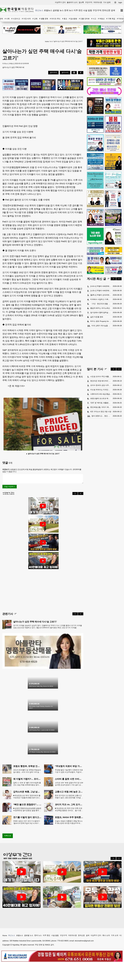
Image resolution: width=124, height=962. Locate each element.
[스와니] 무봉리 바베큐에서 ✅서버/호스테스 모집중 (101, 291)
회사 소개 (106, 935)
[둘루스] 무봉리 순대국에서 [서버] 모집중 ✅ (101, 295)
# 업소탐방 (73, 19)
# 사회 (7, 19)
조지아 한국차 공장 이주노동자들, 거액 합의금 (101, 385)
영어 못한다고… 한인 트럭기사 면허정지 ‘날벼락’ (102, 416)
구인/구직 (88, 2)
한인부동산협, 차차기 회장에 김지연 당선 (101, 407)
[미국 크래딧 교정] (70, 85)
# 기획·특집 (110, 19)
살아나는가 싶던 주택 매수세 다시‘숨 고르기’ (68, 41)
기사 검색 (106, 2)
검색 (113, 10)
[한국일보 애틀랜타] (17, 10)
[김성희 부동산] (62, 29)
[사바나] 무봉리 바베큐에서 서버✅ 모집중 (101, 286)
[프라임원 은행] (95, 124)
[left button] (75, 493)
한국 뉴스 (68, 10)
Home (4, 935)
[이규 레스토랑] (21, 29)
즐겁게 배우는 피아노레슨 (100, 308)
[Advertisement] (42, 589)
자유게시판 (97, 2)
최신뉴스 (39, 10)
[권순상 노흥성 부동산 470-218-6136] (15, 85)
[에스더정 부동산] (113, 198)
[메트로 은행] (113, 143)
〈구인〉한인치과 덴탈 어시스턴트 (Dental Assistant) (101, 304)
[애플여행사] (113, 251)
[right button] (80, 493)
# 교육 (35, 19)
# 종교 (64, 19)
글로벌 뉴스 (58, 10)
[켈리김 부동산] (42, 668)
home (47, 41)
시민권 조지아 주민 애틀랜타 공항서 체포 (101, 376)
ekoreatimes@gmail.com (84, 941)
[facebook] (80, 72)
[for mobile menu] (122, 10)
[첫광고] (102, 29)
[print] (74, 72)
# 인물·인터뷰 (84, 19)
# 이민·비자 (26, 19)
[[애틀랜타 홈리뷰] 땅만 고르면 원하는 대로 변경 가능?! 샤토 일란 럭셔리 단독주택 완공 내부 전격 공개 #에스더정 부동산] (42, 524)
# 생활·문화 (43, 19)
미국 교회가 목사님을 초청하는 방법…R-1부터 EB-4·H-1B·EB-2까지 (102, 326)
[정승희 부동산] (113, 217)
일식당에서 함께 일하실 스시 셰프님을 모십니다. (101, 312)
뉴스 (51, 41)
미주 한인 (78, 10)
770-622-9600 (62, 941)
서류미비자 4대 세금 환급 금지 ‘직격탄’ (101, 394)
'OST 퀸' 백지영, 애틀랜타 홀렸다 (101, 403)
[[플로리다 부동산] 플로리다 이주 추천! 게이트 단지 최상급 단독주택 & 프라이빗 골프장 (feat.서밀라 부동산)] (42, 505)
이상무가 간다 (60, 2)
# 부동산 (101, 19)
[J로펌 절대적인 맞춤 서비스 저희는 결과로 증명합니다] (95, 198)
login (120, 2)
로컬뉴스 (48, 10)
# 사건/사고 (15, 19)
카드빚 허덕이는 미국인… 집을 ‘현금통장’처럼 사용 (101, 390)
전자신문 (106, 10)
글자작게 (53, 72)
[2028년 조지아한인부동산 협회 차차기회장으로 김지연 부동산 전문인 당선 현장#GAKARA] (102, 897)
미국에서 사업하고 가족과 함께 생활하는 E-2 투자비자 (101, 299)
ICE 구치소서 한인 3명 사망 (100, 412)
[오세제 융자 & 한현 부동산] (104, 47)
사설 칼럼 (87, 10)
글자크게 (65, 72)
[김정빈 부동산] (113, 260)
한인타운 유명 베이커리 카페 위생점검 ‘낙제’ (101, 381)
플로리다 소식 (72, 2)
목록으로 (7, 836)
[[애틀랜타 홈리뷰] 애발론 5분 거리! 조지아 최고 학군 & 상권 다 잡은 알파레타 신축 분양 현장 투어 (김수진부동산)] (42, 560)
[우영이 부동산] (104, 65)
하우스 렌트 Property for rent (101, 321)
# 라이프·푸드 (55, 19)
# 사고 (93, 19)
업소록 (81, 2)
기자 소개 (114, 935)
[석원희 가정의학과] (95, 251)
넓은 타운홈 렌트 (96, 317)
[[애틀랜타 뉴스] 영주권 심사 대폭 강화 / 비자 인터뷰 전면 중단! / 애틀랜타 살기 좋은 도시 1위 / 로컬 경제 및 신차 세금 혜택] (42, 542)
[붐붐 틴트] (113, 124)
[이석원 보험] (104, 54)
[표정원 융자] (43, 85)
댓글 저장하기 (9, 487)
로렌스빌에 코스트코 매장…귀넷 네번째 (101, 398)
